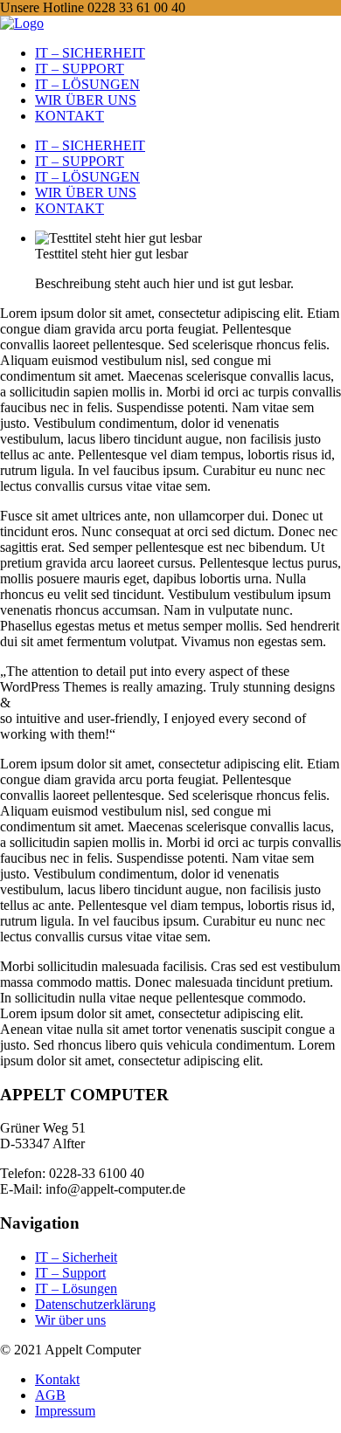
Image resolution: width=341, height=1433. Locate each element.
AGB (50, 1395)
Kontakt (57, 1379)
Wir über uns (70, 1319)
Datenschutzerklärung (95, 1304)
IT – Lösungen (76, 1288)
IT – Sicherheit (76, 1257)
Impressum (65, 1410)
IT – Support (70, 1272)
